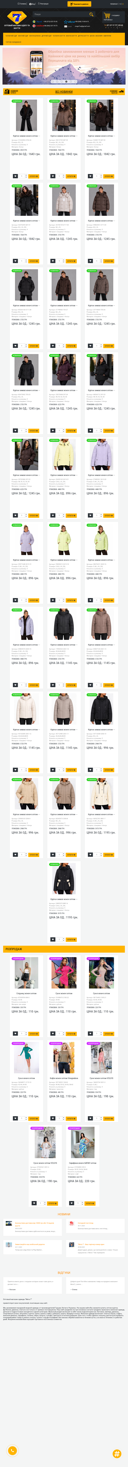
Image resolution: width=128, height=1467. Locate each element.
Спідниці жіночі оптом (26, 956)
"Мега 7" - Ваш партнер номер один (91, 1208)
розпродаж (14, 912)
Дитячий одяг (47, 36)
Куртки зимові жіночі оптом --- (26, 99)
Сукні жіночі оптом (64, 956)
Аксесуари (99, 36)
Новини (64, 1177)
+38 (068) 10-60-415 (82, 21)
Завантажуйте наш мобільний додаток (30, 1208)
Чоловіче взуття (59, 36)
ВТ (108, 25)
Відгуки (64, 1236)
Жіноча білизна (34, 36)
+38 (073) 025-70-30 (51, 21)
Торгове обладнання (13, 42)
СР (111, 25)
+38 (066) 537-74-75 (51, 26)
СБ (119, 25)
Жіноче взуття (71, 36)
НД (121, 25)
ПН (105, 25)
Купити (33, 140)
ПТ (116, 25)
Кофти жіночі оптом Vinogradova (64, 1041)
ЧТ (113, 25)
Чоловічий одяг (11, 36)
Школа (92, 36)
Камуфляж (107, 36)
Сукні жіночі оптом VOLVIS (101, 1041)
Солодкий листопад (85, 1186)
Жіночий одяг (23, 36)
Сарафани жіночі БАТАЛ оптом (82, 1126)
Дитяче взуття (83, 36)
